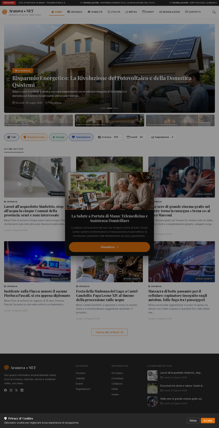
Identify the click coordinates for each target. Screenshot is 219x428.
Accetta (208, 420)
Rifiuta (193, 420)
